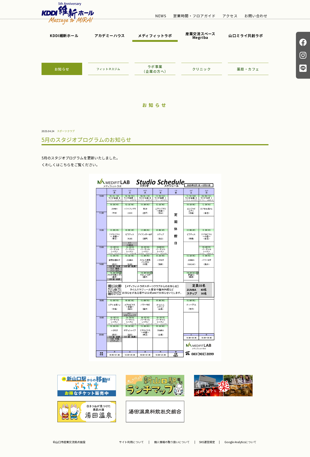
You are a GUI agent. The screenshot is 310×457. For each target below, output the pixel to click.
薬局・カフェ (248, 69)
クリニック (201, 69)
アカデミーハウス (109, 35)
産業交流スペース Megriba (200, 35)
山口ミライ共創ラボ (246, 35)
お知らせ (61, 69)
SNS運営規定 (207, 442)
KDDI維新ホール (64, 35)
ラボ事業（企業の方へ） (155, 69)
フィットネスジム (108, 69)
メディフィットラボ (155, 35)
